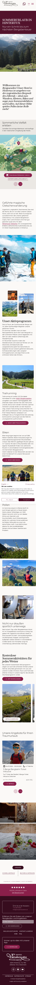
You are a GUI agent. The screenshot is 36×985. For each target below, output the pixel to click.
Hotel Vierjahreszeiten (23, 398)
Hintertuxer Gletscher (10, 224)
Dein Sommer (16, 881)
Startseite (7, 881)
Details (11, 783)
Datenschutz (19, 976)
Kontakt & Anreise (26, 931)
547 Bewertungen (18, 893)
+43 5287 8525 (17, 907)
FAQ (20, 934)
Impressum (9, 976)
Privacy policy (30, 484)
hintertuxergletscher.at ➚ (18, 179)
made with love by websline (18, 981)
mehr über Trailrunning (17, 423)
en (29, 3)
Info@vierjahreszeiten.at (20, 909)
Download (13, 947)
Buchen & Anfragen (27, 873)
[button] (4, 484)
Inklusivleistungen (10, 931)
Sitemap (28, 976)
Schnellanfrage (8, 873)
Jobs (16, 934)
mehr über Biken (14, 460)
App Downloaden (14, 679)
